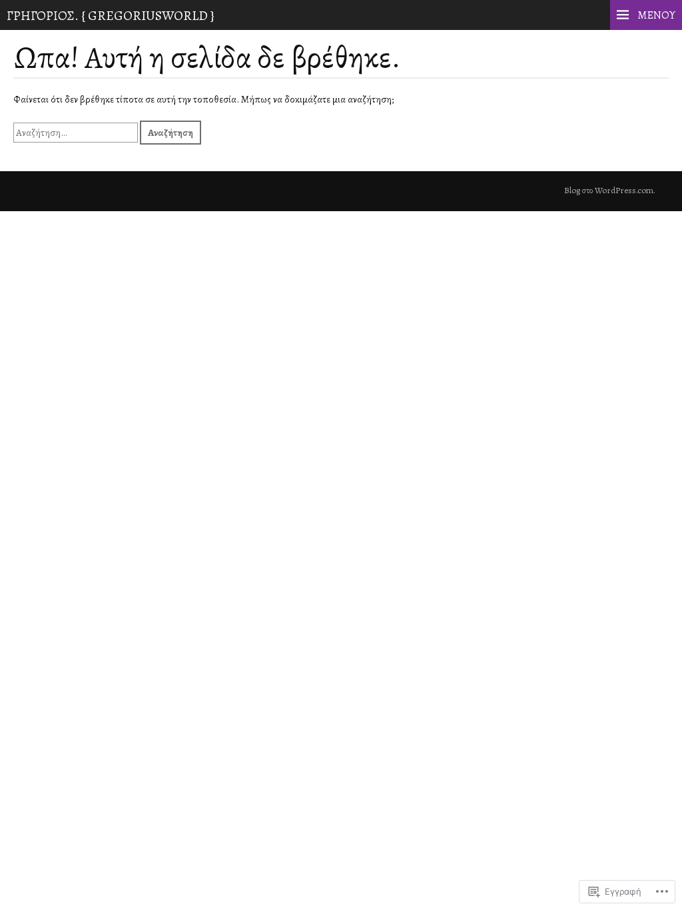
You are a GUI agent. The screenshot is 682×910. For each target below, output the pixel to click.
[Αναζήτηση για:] (76, 132)
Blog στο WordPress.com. (609, 191)
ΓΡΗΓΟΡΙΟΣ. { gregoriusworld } (110, 16)
